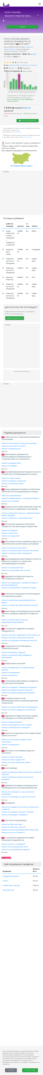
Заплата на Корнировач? (11, 672)
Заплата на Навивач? (9, 466)
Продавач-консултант (11, 876)
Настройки (11, 1070)
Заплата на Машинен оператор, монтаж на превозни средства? (21, 773)
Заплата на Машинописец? (12, 495)
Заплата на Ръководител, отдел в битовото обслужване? (18, 793)
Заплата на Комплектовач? (11, 463)
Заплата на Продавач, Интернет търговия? (18, 812)
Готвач (5, 881)
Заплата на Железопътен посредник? (16, 727)
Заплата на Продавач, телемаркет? (15, 814)
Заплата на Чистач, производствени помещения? (20, 830)
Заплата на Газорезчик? (11, 536)
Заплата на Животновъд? (11, 478)
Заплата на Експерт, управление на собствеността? (21, 635)
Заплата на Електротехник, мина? (14, 548)
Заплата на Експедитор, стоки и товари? (17, 725)
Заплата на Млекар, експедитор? (14, 481)
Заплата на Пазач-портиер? (12, 757)
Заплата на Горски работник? (12, 567)
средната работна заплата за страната (23, 65)
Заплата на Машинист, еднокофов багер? (17, 518)
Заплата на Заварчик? (10, 530)
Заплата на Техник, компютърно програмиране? (20, 707)
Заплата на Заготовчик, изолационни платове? (19, 443)
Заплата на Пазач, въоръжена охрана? (16, 762)
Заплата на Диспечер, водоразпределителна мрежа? (19, 601)
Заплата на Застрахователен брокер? (16, 849)
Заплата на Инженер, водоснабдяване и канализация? (17, 656)
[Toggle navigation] (39, 4)
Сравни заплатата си (14, 318)
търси (22, 27)
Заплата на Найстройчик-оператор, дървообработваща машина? (15, 621)
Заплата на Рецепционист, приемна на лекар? (19, 588)
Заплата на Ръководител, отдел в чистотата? (19, 797)
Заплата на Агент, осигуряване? (13, 844)
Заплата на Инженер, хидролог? (14, 652)
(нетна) (33, 54)
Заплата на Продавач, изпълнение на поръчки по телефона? (20, 808)
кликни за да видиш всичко (28, 120)
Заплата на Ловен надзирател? (13, 760)
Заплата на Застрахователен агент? (15, 847)
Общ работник (8, 890)
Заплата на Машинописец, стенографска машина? (20, 498)
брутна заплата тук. (26, 137)
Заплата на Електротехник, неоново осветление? (20, 550)
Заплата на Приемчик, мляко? (13, 483)
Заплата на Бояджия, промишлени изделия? (18, 693)
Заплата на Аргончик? (10, 533)
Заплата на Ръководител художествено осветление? (17, 740)
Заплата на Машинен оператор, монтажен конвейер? (18, 778)
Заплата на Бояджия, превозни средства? (17, 690)
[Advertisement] (21, 194)
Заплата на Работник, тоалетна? (14, 827)
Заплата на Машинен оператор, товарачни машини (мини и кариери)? (21, 514)
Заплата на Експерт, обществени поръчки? (18, 638)
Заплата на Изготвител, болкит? (14, 446)
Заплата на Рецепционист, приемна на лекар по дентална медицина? (20, 584)
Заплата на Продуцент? (11, 744)
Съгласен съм (29, 1070)
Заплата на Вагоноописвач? (12, 722)
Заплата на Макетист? (10, 675)
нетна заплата (17, 132)
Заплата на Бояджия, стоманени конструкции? (19, 687)
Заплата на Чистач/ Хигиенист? (13, 832)
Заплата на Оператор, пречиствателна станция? (20, 605)
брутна (27, 107)
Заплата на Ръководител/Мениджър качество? (19, 640)
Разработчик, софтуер (11, 885)
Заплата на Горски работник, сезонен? (16, 570)
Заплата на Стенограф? (10, 501)
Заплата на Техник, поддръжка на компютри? (19, 710)
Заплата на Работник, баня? (12, 824)
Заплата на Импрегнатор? (11, 449)
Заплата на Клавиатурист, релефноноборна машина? (18, 668)
